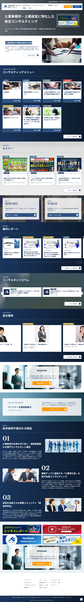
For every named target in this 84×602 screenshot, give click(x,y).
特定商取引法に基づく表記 (35, 597)
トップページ (27, 580)
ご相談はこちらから (54, 409)
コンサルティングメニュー (30, 585)
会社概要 (13, 597)
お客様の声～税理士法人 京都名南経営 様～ (36, 344)
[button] (39, 5)
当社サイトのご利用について (67, 597)
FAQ (41, 597)
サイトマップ (53, 585)
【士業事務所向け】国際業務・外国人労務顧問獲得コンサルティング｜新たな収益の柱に (32, 121)
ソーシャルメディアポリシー (47, 597)
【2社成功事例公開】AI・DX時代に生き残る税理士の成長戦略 (69, 179)
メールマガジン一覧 (55, 580)
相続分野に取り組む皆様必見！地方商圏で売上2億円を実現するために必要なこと (32, 253)
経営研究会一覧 (43, 582)
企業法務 (6, 92)
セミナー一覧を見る (72, 190)
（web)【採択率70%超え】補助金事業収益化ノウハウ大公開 (42, 179)
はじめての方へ (31, 55)
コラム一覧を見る (73, 304)
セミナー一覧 (42, 580)
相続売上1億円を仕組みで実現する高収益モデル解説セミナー (15, 179)
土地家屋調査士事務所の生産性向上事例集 (72, 93)
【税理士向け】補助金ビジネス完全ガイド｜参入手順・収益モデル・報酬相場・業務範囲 (25, 292)
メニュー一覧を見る (72, 136)
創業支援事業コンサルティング (31, 93)
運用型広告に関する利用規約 (57, 597)
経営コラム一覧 (43, 587)
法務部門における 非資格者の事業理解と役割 (11, 253)
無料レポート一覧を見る (12, 215)
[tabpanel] (12, 247)
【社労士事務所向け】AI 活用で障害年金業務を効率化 (52, 93)
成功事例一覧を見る (72, 357)
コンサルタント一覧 (55, 582)
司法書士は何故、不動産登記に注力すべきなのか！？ (52, 119)
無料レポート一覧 (43, 585)
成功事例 (26, 587)
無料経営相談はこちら (42, 383)
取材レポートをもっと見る (55, 215)
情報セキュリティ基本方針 (26, 597)
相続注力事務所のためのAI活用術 (71, 253)
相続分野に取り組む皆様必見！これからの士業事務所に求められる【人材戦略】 (51, 254)
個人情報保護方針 (18, 597)
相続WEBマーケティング (11, 118)
